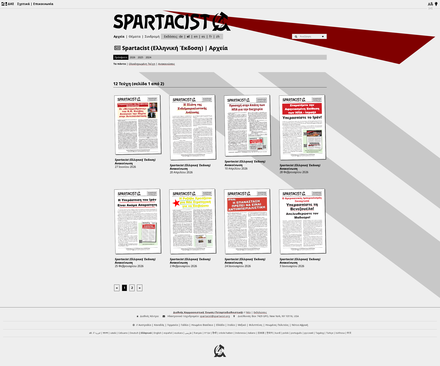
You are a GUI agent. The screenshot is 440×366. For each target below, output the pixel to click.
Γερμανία (172, 324)
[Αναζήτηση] (323, 36)
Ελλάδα (220, 324)
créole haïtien (226, 332)
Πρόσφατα (120, 57)
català (113, 332)
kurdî (277, 332)
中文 (349, 332)
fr (210, 36)
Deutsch (134, 332)
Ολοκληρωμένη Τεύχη (142, 63)
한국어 (270, 332)
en (195, 36)
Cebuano (123, 332)
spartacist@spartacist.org (215, 316)
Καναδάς (159, 324)
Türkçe (329, 332)
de (181, 36)
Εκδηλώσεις (260, 312)
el (188, 36)
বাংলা (105, 333)
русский (308, 332)
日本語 (261, 332)
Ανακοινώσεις (166, 63)
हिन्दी (214, 332)
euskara (178, 332)
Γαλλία (184, 324)
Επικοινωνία (43, 4)
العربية (98, 333)
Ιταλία (231, 324)
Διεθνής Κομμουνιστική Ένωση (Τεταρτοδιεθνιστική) (208, 312)
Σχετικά (23, 4)
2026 (132, 57)
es (203, 36)
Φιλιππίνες (255, 324)
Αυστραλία (145, 324)
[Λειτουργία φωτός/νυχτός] (436, 4)
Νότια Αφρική (300, 324)
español (168, 332)
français (198, 332)
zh (217, 36)
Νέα (248, 312)
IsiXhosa (340, 332)
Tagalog (319, 332)
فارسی (188, 332)
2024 (148, 57)
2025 (140, 57)
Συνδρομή (152, 36)
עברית (207, 332)
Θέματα (135, 36)
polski (286, 332)
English (157, 332)
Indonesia (240, 332)
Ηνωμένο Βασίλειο (202, 324)
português (296, 332)
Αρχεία (119, 36)
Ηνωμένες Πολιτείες (277, 324)
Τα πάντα (119, 63)
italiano (251, 332)
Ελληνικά (146, 332)
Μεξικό (242, 324)
